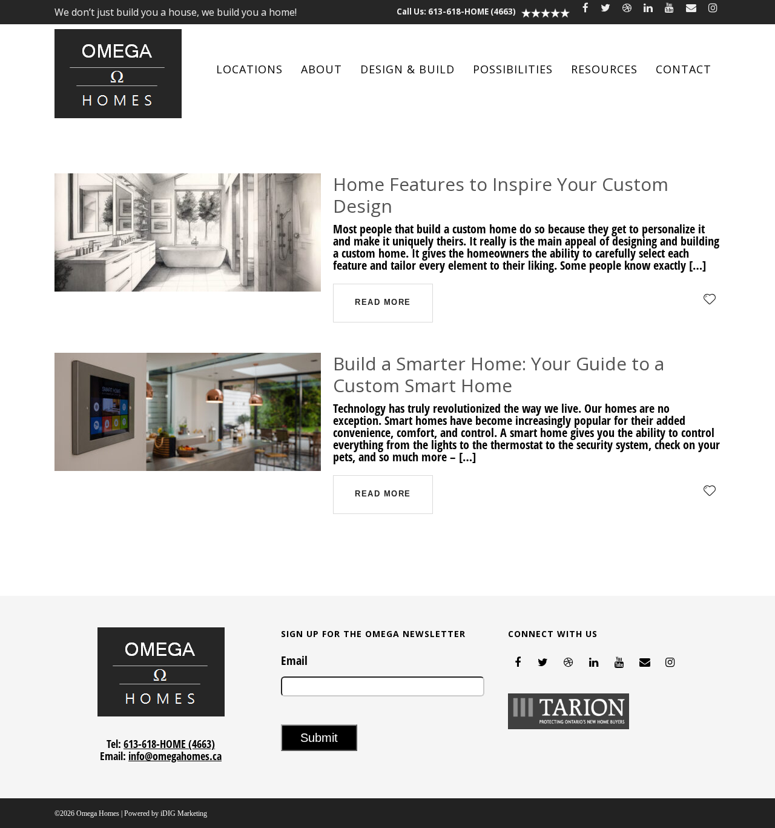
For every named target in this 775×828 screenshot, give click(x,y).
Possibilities (513, 69)
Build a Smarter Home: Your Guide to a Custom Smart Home (498, 374)
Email (294, 661)
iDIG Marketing (183, 813)
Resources (604, 69)
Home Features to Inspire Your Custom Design (500, 195)
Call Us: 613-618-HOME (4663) (456, 11)
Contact (683, 69)
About (321, 69)
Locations (249, 69)
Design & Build (407, 69)
